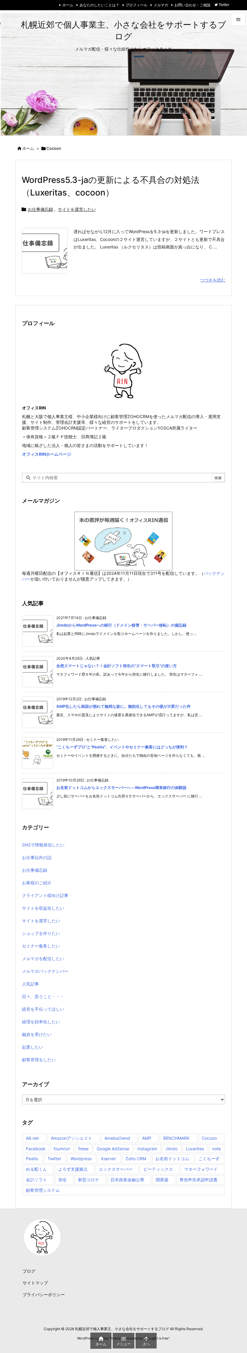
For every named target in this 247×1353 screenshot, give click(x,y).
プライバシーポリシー (44, 1294)
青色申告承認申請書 (198, 1179)
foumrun (62, 1148)
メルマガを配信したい (43, 958)
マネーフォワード (201, 1169)
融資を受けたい (37, 1034)
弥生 (62, 1179)
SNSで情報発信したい (43, 844)
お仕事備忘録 (40, 209)
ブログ (29, 1271)
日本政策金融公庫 (127, 1179)
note (216, 1148)
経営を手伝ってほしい (43, 1009)
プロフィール (136, 5)
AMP (146, 1138)
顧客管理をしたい (39, 1059)
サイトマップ (35, 1282)
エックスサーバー (116, 1169)
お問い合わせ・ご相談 (192, 5)
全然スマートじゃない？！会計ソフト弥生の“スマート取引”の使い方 (116, 665)
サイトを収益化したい (43, 908)
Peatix (32, 1158)
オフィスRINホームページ (46, 454)
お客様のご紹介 (37, 882)
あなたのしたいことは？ (99, 5)
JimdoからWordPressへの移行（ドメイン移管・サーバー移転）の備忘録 (121, 625)
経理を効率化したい (41, 1021)
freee (83, 1148)
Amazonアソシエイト (71, 1138)
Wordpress (81, 1158)
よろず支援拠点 (73, 1169)
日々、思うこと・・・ (43, 996)
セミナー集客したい (41, 945)
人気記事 (30, 983)
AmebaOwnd (117, 1138)
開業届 (162, 1179)
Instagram (147, 1148)
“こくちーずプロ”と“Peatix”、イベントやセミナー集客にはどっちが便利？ (122, 746)
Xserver (108, 1158)
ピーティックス (158, 1169)
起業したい (32, 1046)
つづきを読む (212, 279)
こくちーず (209, 1158)
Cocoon (209, 1138)
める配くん (36, 1169)
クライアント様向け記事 (45, 895)
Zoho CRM (136, 1158)
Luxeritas (195, 1148)
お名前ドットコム (172, 1158)
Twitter (54, 1158)
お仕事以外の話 (37, 857)
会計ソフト (36, 1179)
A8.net (32, 1138)
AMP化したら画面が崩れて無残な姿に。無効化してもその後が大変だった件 (123, 706)
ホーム (67, 5)
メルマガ (161, 5)
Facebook (35, 1148)
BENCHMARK (176, 1138)
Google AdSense (113, 1148)
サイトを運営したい (77, 209)
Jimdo (171, 1148)
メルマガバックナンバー (45, 971)
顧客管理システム (43, 1190)
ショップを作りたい (41, 933)
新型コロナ (88, 1179)
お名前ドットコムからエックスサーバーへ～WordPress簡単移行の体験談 (121, 787)
